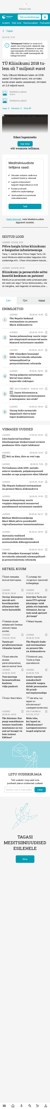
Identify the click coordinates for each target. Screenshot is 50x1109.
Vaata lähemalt (13, 219)
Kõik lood (16, 23)
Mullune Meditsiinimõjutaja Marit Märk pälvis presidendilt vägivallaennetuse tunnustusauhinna (23, 521)
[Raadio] (21, 1106)
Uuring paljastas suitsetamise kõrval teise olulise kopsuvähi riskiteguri (26, 378)
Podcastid (44, 23)
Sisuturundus (22, 389)
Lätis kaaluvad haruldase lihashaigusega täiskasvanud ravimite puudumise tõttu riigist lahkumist (23, 441)
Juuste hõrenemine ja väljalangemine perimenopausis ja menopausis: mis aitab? (27, 395)
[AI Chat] (37, 1106)
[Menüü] (4, 1106)
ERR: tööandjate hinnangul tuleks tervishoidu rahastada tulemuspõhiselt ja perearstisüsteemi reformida (23, 556)
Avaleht (6, 23)
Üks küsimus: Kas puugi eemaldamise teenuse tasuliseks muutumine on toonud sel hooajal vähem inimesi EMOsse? (13, 728)
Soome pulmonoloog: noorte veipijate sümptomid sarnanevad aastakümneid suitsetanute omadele (29, 339)
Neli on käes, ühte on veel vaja (23, 456)
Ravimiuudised (30, 23)
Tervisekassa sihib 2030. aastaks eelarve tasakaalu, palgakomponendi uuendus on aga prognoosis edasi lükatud (25, 471)
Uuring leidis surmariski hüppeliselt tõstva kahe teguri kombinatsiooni (23, 413)
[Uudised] (13, 1106)
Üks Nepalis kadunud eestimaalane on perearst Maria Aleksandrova (24, 321)
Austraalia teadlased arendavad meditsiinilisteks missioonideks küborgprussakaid (20, 538)
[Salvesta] (46, 314)
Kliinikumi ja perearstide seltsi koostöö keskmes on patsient (24, 274)
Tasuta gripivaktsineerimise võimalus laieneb (12, 644)
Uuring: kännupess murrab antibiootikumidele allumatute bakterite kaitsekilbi (12, 603)
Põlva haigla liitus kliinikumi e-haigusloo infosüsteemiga (24, 248)
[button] (18, 789)
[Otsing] (30, 1106)
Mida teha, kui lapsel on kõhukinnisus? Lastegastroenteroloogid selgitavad (36, 724)
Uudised (6, 242)
